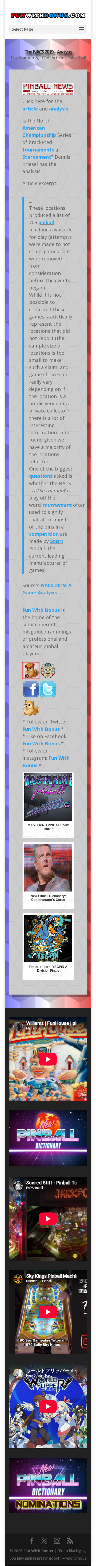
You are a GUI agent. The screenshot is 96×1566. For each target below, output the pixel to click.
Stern (56, 541)
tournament (57, 505)
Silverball (77, 58)
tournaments (38, 149)
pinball (46, 222)
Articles (58, 58)
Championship (39, 135)
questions (41, 476)
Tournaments (24, 58)
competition (44, 534)
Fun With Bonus (41, 610)
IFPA (44, 58)
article (30, 108)
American (33, 128)
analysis (58, 108)
